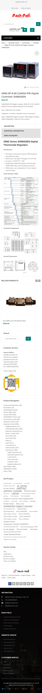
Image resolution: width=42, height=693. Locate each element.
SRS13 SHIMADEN (24, 516)
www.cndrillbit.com (8, 651)
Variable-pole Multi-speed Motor (12, 532)
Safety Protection (12, 452)
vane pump (34, 529)
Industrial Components (12, 431)
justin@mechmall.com (11, 359)
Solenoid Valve (10, 447)
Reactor (33, 501)
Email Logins (12, 577)
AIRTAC (22, 488)
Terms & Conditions (10, 561)
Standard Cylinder (9, 521)
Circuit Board (9, 445)
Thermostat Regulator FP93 (11, 526)
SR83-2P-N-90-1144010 (21, 119)
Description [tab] (9, 126)
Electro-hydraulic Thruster (28, 493)
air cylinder (22, 486)
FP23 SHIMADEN (14, 496)
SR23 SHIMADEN (21, 511)
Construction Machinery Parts (11, 617)
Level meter (9, 438)
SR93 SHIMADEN (33, 511)
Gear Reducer (8, 466)
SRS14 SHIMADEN (24, 519)
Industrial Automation (12, 429)
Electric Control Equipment (11, 620)
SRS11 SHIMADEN (24, 514)
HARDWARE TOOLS (10, 417)
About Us (4, 575)
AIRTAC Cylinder (13, 491)
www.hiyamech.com (9, 645)
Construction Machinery (11, 405)
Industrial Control (13, 43)
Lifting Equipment (9, 410)
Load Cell (8, 443)
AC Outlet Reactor (17, 483)
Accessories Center (10, 419)
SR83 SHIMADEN (7, 119)
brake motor (6, 493)
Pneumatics (7, 407)
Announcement (8, 556)
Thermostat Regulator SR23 (29, 527)
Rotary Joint (20, 504)
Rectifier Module (9, 504)
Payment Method (14, 575)
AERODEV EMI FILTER (9, 486)
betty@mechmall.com (11, 355)
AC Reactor (27, 483)
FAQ (5, 551)
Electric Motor (8, 412)
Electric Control (10, 433)
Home (3, 43)
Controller (36, 43)
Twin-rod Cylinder (22, 529)
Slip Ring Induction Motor (9, 508)
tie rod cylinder (9, 529)
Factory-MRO (8, 414)
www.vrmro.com (8, 648)
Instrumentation (7, 626)
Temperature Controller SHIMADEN (16, 524)
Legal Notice (7, 554)
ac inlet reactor (7, 483)
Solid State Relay (9, 511)
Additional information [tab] (14, 131)
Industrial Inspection (13, 455)
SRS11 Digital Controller (10, 514)
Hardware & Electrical (9, 629)
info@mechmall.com (21, 2)
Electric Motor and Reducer (11, 623)
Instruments (26, 43)
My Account (14, 8)
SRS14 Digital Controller (10, 519)
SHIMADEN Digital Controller (14, 117)
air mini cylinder (9, 488)
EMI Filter (6, 496)
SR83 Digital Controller (32, 117)
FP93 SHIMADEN (25, 496)
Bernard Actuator (30, 491)
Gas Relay (6, 501)
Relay (7, 440)
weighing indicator (13, 464)
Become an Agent (9, 559)
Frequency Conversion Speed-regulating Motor (18, 498)
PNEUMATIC (8, 469)
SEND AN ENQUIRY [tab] (11, 135)
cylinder (15, 493)
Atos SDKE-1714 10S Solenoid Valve (14, 321)
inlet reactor (14, 501)
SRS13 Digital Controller (10, 516)
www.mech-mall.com (9, 639)
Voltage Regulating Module (12, 534)
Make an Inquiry (26, 8)
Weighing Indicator (11, 426)
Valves (6, 471)
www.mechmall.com (9, 642)
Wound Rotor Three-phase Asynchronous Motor (15, 537)
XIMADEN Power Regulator (10, 539)
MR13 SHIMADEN (24, 501)
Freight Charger (26, 575)
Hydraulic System (9, 422)
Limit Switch (9, 436)
